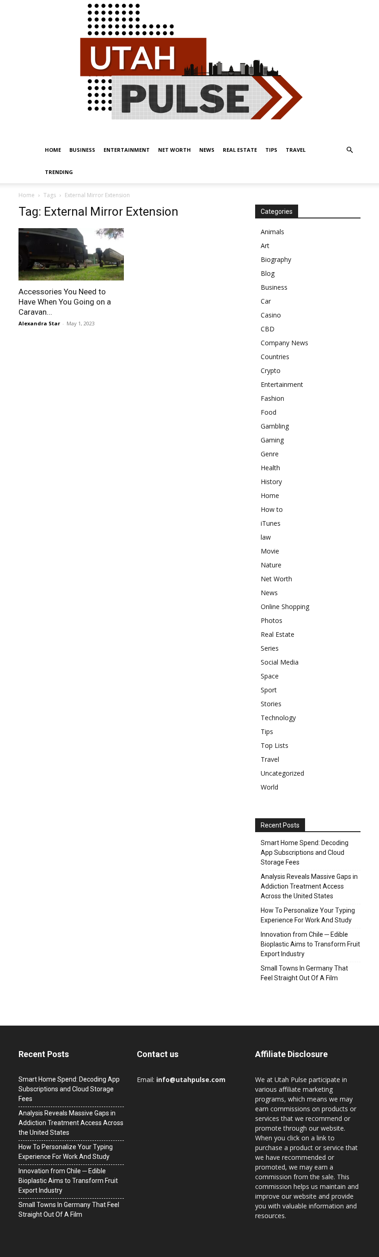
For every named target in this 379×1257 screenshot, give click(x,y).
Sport (269, 689)
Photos (271, 620)
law (266, 537)
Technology (278, 717)
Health (270, 467)
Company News (284, 342)
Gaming (272, 440)
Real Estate (240, 149)
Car (266, 301)
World (269, 787)
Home (53, 149)
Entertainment (127, 149)
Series (270, 648)
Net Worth (174, 149)
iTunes (271, 523)
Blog (268, 273)
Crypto (271, 370)
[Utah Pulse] (189, 69)
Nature (271, 564)
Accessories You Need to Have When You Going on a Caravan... (64, 302)
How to (272, 509)
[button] (349, 150)
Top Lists (274, 745)
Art (265, 245)
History (271, 481)
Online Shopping (285, 606)
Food (268, 412)
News (206, 149)
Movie (270, 551)
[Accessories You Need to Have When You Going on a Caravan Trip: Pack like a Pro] (71, 254)
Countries (275, 356)
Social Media (280, 662)
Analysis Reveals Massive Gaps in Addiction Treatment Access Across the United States (309, 886)
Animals (272, 231)
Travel (296, 149)
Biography (276, 259)
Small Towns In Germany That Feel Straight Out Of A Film (304, 973)
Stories (271, 703)
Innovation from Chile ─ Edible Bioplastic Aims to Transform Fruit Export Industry (310, 944)
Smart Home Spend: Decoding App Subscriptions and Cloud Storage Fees (304, 852)
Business (82, 149)
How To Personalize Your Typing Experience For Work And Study (308, 915)
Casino (271, 315)
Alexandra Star (39, 323)
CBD (268, 328)
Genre (270, 453)
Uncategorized (282, 773)
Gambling (275, 426)
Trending (59, 171)
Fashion (272, 398)
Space (270, 676)
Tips (271, 149)
